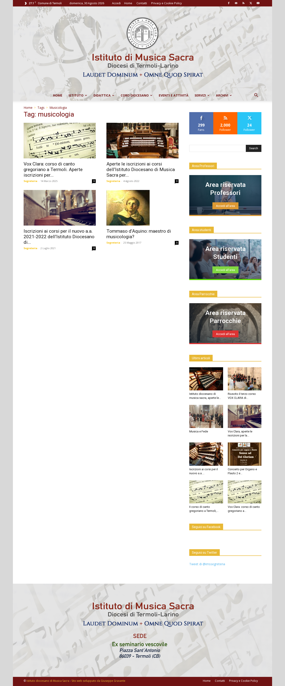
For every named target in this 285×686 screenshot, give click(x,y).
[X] (250, 3)
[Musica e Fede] (206, 416)
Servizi (200, 95)
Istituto (76, 95)
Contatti (141, 3)
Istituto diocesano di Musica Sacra (47, 681)
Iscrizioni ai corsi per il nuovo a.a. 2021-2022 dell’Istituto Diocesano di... (59, 236)
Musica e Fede (198, 431)
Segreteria (30, 181)
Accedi (116, 3)
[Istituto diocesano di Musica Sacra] (142, 48)
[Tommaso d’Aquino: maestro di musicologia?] (142, 208)
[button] (256, 96)
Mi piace (201, 113)
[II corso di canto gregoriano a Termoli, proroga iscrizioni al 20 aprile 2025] (206, 491)
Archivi (222, 95)
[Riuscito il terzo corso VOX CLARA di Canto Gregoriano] (245, 378)
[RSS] (243, 3)
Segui (225, 113)
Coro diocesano (135, 95)
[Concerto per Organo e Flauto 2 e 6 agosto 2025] (245, 454)
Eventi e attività (173, 95)
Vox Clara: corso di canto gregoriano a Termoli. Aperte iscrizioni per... (53, 169)
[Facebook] (228, 3)
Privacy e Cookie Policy (166, 3)
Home (128, 3)
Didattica (102, 95)
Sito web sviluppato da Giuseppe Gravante (98, 681)
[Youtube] (258, 3)
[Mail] (236, 3)
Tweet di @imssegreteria (207, 564)
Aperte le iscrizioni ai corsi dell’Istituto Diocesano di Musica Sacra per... (140, 169)
